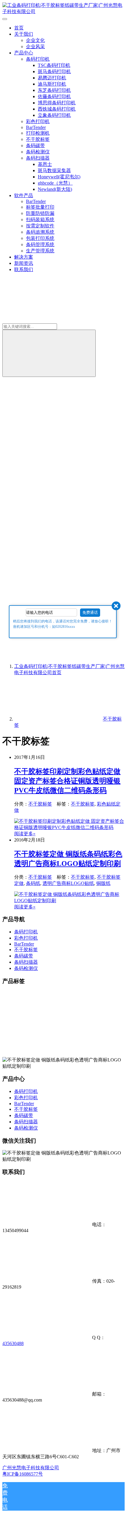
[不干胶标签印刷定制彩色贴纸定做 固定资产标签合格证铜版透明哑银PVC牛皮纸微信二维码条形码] (69, 827)
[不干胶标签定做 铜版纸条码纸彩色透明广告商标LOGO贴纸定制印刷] (69, 900)
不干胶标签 (38, 139)
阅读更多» (24, 833)
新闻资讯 (23, 263)
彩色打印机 (38, 121)
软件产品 (23, 195)
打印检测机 (38, 133)
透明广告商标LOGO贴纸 (68, 883)
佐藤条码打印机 (54, 96)
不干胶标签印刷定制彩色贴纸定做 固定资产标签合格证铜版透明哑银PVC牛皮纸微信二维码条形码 (67, 780)
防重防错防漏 (40, 213)
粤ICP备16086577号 (22, 1473)
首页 (19, 27)
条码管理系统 (40, 244)
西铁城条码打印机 (57, 108)
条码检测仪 (38, 151)
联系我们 (23, 269)
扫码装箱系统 (40, 219)
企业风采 (35, 46)
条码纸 (33, 883)
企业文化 (35, 40)
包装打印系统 (40, 238)
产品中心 (23, 52)
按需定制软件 (40, 225)
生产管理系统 (40, 250)
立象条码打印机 (54, 115)
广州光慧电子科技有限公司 (30, 1467)
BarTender (36, 127)
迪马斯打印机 (52, 83)
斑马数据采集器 (54, 170)
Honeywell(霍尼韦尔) (59, 176)
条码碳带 (35, 145)
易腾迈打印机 (52, 77)
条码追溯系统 (40, 232)
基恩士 (45, 164)
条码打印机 (38, 59)
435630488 (13, 1343)
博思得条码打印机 (57, 102)
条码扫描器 (38, 158)
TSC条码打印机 (54, 65)
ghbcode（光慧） (55, 182)
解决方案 (23, 256)
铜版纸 (103, 883)
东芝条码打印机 (54, 90)
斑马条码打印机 (54, 71)
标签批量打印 (40, 207)
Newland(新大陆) (55, 189)
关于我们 (23, 34)
